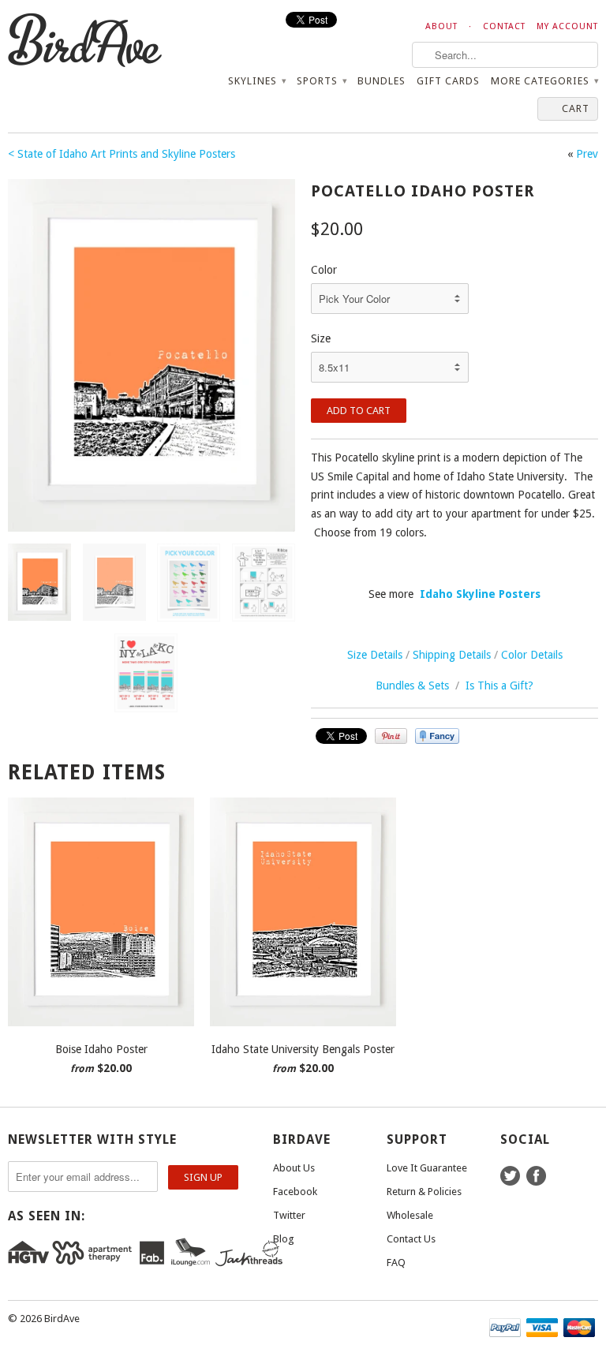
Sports (321, 81)
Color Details (532, 654)
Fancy (437, 736)
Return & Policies (424, 1191)
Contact (504, 26)
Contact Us (411, 1239)
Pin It (391, 736)
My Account (567, 26)
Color (324, 269)
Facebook (295, 1191)
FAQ (396, 1262)
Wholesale (410, 1215)
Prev (587, 154)
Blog (283, 1239)
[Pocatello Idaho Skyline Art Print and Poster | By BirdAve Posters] (151, 355)
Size (321, 338)
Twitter (289, 1215)
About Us (294, 1168)
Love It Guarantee (427, 1168)
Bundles (381, 81)
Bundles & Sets (412, 685)
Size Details (374, 654)
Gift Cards (448, 81)
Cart (575, 108)
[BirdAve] (101, 41)
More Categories (544, 81)
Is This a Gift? (499, 685)
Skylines (257, 81)
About (441, 26)
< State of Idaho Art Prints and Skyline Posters (121, 154)
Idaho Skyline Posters (480, 594)
